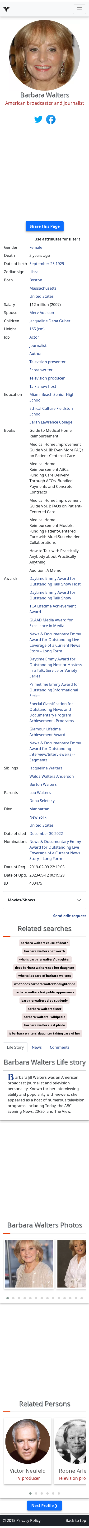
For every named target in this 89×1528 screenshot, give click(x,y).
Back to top (76, 1520)
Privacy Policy (28, 1520)
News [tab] (37, 1047)
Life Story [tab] (15, 1047)
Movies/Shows (21, 900)
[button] (7, 1298)
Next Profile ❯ (44, 1505)
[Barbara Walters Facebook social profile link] (50, 119)
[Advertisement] (44, 173)
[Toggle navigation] (79, 9)
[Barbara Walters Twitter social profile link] (39, 119)
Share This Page (45, 226)
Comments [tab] (60, 1047)
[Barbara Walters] (44, 54)
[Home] (6, 9)
